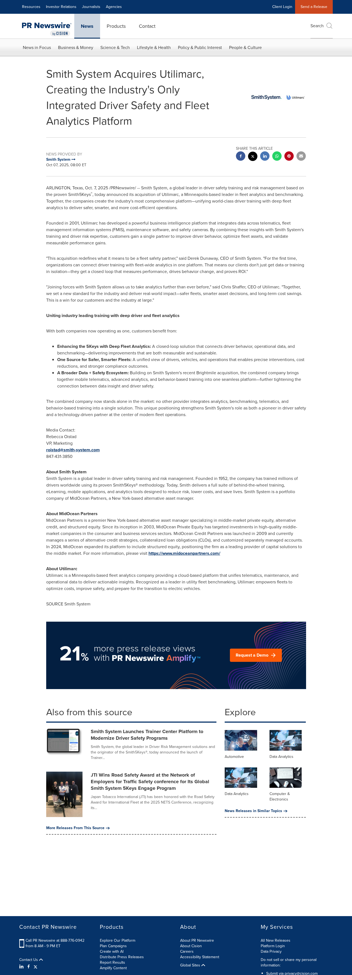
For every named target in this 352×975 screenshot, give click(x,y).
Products (116, 26)
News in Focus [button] (37, 47)
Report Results (112, 962)
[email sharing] (301, 156)
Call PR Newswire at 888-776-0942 (55, 940)
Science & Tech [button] (115, 47)
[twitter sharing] (252, 157)
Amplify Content (113, 968)
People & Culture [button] (245, 47)
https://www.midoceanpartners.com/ (184, 553)
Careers (187, 951)
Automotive (234, 757)
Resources (31, 7)
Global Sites (190, 965)
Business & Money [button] (75, 47)
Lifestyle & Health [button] (154, 47)
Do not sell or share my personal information (289, 962)
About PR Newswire (197, 940)
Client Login (282, 7)
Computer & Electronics (280, 796)
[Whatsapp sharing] (277, 156)
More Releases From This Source (75, 828)
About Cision (191, 946)
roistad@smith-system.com (73, 450)
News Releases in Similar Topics (253, 811)
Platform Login (273, 946)
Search (317, 26)
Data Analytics (281, 757)
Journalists (91, 7)
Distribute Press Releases (122, 957)
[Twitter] (35, 966)
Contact (147, 26)
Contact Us (29, 960)
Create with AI (111, 951)
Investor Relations (61, 7)
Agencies (114, 7)
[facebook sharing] (240, 156)
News (87, 26)
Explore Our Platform (117, 940)
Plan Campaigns (113, 946)
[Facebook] (28, 966)
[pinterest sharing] (289, 156)
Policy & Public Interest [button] (200, 47)
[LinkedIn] (22, 966)
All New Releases (275, 940)
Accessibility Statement (199, 957)
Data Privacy (271, 951)
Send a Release (314, 7)
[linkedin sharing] (265, 156)
